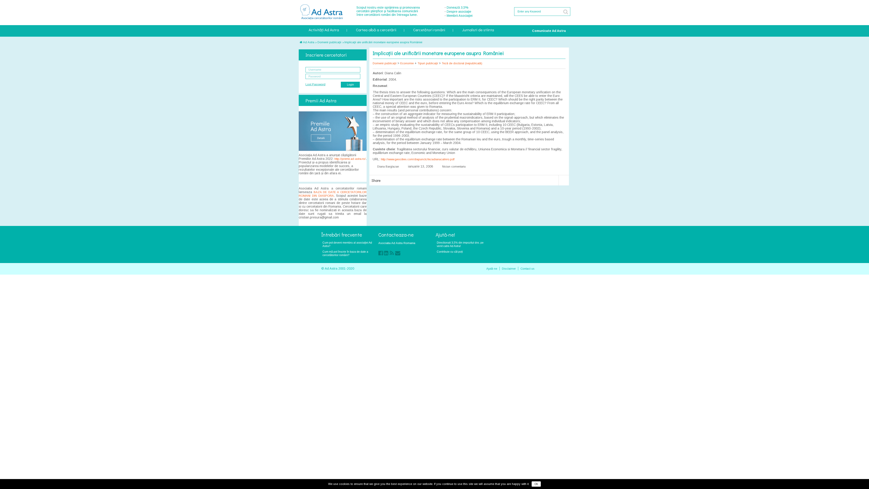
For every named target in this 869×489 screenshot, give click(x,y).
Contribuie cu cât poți (450, 251)
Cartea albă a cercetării (376, 30)
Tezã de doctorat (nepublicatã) (462, 63)
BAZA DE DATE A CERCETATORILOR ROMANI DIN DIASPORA (333, 193)
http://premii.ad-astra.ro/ (350, 159)
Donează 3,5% (457, 7)
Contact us (527, 268)
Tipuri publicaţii (428, 63)
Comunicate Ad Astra (549, 31)
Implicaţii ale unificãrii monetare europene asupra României (383, 42)
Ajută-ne (491, 268)
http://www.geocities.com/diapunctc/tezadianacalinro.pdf (417, 159)
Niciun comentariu (454, 166)
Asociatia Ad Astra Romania (396, 243)
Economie (407, 63)
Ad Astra (308, 42)
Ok (536, 484)
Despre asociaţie (459, 11)
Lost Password (315, 84)
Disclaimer (509, 268)
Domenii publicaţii (329, 42)
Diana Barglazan (388, 166)
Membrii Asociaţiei (460, 15)
